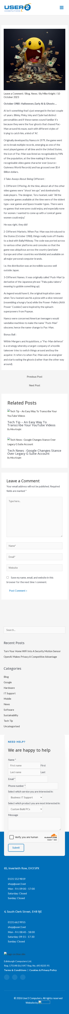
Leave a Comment (13, 93)
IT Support (10, 693)
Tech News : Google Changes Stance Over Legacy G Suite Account (34, 452)
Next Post (34, 385)
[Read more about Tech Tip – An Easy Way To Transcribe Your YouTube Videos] (34, 413)
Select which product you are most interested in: (34, 803)
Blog (27, 93)
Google (8, 682)
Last (43, 772)
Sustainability (11, 715)
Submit (16, 847)
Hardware (9, 687)
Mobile (7, 698)
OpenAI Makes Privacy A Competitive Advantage (30, 656)
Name (12, 759)
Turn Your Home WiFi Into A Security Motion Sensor (32, 651)
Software (9, 709)
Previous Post (34, 376)
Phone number (17, 785)
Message (13, 815)
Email (11, 779)
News (34, 93)
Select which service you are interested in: (30, 791)
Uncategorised (12, 726)
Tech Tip (8, 720)
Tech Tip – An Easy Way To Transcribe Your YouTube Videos (31, 423)
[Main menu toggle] (62, 8)
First (43, 765)
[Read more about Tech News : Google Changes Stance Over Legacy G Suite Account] (34, 441)
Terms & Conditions (15, 970)
